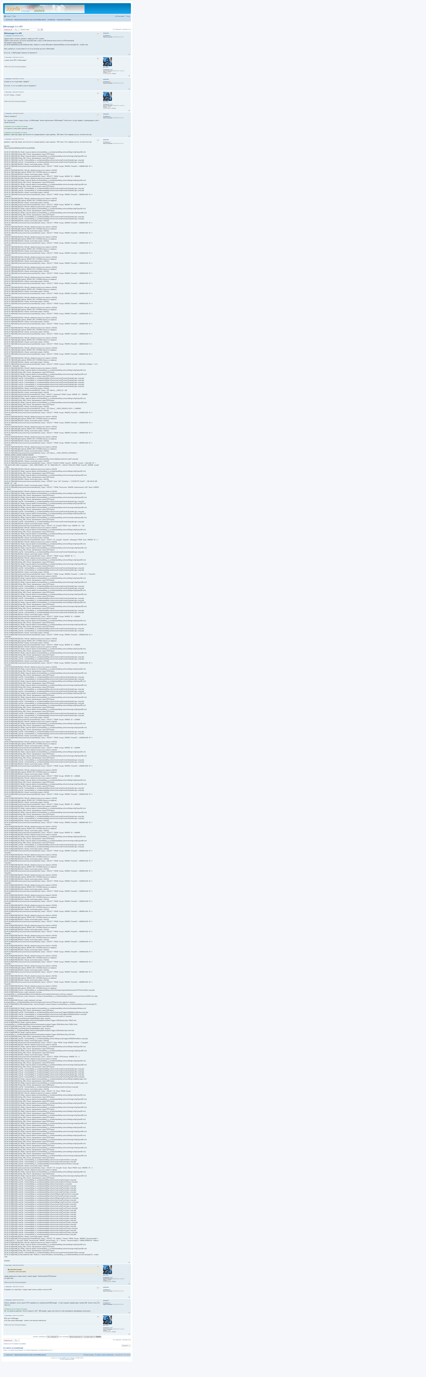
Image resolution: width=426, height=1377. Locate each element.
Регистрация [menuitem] (120, 16)
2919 (111, 69)
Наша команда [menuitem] (89, 1354)
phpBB (63, 1357)
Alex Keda (106, 67)
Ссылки (8, 16)
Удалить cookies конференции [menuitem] (105, 1354)
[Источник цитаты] (8, 1271)
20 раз (114, 73)
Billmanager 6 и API (13, 26)
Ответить (7, 30)
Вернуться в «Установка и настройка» (15, 1343)
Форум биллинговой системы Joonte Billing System (30, 1354)
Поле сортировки (64, 1336)
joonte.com (9, 1354)
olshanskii (106, 33)
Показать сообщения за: (40, 1336)
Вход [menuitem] (128, 16)
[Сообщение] (4, 35)
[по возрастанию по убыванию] (89, 1336)
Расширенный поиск (41, 29)
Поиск (38, 29)
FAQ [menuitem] (14, 16)
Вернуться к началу (129, 54)
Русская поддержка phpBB (67, 1359)
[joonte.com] (45, 8)
